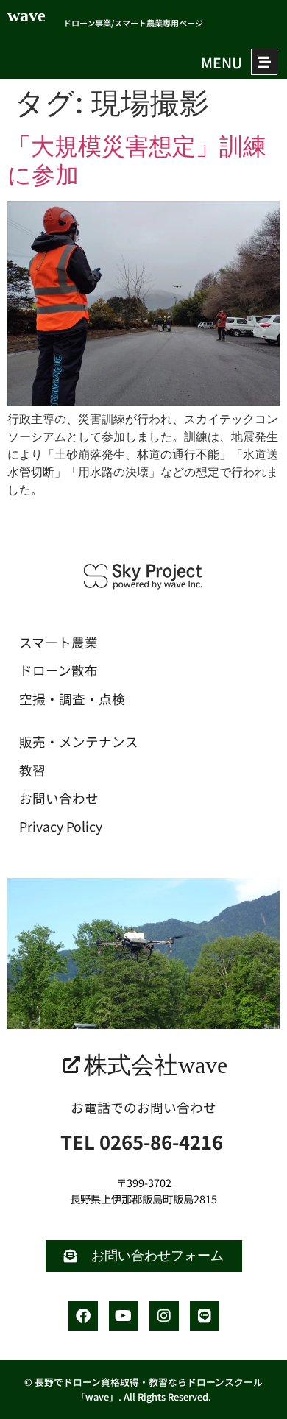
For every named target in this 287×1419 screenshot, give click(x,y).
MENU (221, 62)
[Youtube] (123, 1316)
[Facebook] (83, 1316)
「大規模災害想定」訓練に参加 (136, 160)
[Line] (204, 1316)
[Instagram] (164, 1316)
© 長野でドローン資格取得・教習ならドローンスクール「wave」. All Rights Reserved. (143, 1389)
